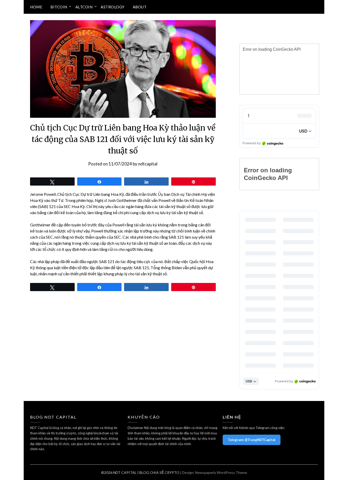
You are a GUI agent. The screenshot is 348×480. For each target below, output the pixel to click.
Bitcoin (58, 7)
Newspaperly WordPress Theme (221, 472)
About (140, 7)
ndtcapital (147, 163)
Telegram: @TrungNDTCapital (251, 440)
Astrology (113, 7)
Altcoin (84, 7)
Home (36, 7)
